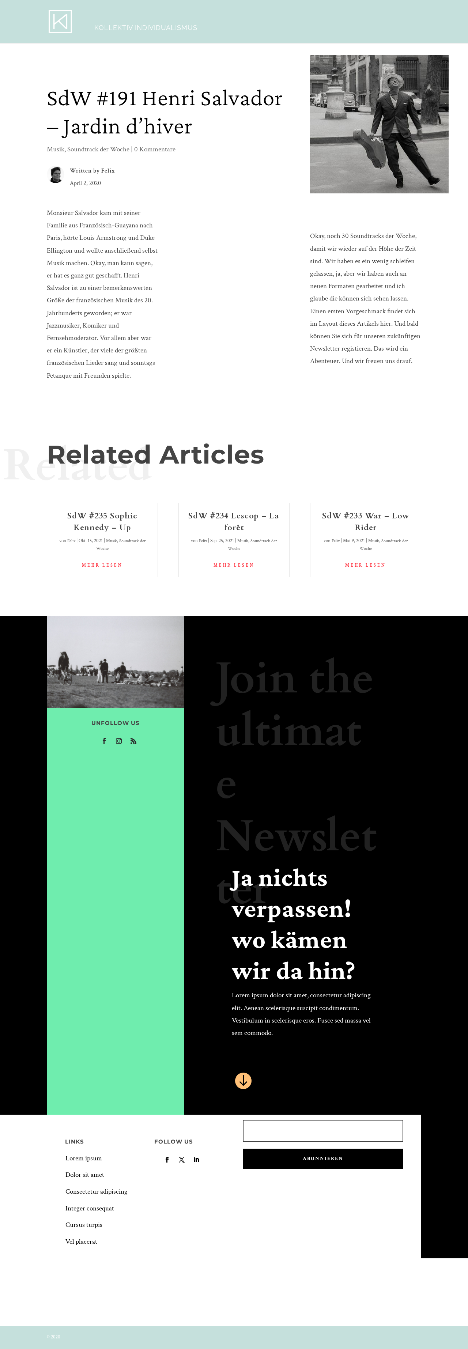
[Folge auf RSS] (133, 741)
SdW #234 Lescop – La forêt (233, 521)
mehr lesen (102, 565)
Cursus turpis (83, 1224)
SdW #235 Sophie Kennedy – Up (102, 521)
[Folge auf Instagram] (119, 741)
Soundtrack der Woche (98, 149)
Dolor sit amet (84, 1174)
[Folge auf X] (182, 1159)
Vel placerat (81, 1241)
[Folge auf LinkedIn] (196, 1159)
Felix (108, 171)
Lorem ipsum (83, 1158)
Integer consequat (89, 1208)
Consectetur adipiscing (96, 1191)
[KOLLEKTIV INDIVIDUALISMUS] (60, 21)
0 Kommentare (155, 149)
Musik (55, 149)
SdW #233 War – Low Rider (366, 521)
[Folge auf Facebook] (104, 741)
